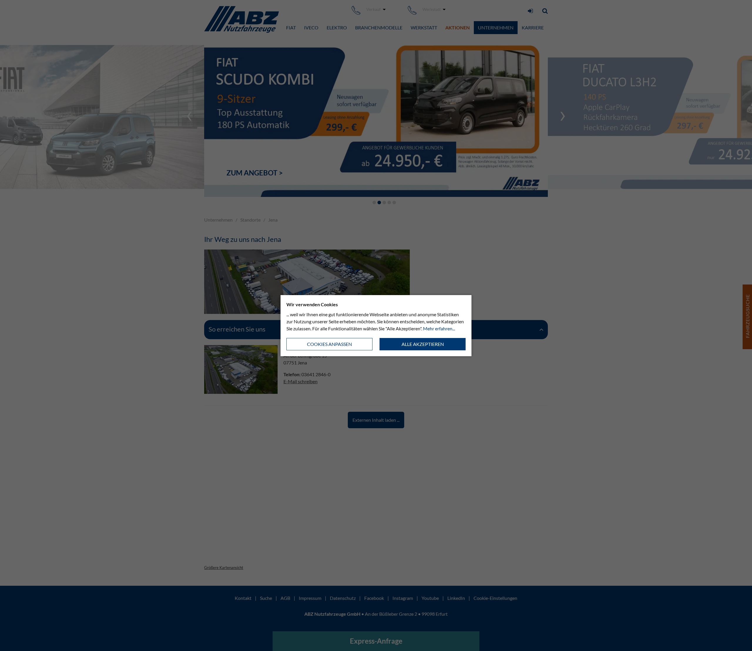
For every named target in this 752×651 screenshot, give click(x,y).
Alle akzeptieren (423, 344)
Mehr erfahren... (439, 328)
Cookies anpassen (329, 344)
